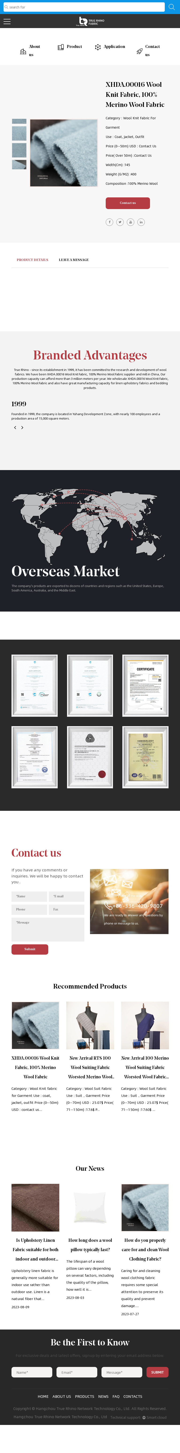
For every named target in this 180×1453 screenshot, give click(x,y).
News (103, 1396)
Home (43, 1396)
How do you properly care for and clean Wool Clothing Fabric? (145, 1250)
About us (34, 51)
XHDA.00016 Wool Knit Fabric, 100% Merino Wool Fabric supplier (91, 374)
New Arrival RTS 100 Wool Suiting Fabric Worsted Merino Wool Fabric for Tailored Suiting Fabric (90, 1077)
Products (84, 1396)
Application (112, 47)
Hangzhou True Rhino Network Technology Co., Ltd (60, 1417)
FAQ (116, 1396)
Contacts (133, 1396)
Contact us (152, 51)
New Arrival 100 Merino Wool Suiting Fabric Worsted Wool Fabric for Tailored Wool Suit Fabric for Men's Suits (145, 1077)
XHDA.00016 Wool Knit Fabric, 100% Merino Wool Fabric (35, 1068)
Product (72, 47)
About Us (61, 1396)
